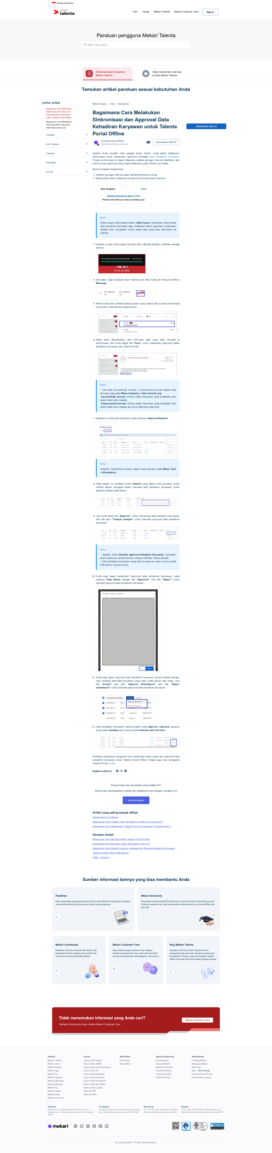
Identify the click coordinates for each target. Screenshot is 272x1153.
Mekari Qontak (54, 1067)
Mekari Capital (54, 1091)
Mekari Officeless (56, 1081)
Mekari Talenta (162, 11)
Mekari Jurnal (54, 1064)
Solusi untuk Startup (93, 1060)
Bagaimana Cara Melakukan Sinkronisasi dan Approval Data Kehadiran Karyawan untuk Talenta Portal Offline (59, 113)
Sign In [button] (210, 12)
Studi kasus (125, 1060)
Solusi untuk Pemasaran (95, 1081)
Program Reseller (164, 1074)
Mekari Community (164, 1067)
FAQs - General (101, 857)
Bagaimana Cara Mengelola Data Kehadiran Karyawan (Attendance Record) (59, 125)
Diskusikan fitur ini (206, 126)
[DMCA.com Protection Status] (217, 1126)
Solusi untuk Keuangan (94, 1074)
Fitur (135, 11)
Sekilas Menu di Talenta (105, 817)
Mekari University (56, 1098)
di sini (112, 763)
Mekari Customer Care (186, 11)
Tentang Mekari (199, 1060)
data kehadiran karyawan (164, 156)
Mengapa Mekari (200, 1064)
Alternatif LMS (90, 1094)
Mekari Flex (53, 1074)
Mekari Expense (55, 1077)
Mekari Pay (53, 1087)
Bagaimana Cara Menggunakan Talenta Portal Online (121, 839)
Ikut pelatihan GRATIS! (166, 142)
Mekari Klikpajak (55, 1084)
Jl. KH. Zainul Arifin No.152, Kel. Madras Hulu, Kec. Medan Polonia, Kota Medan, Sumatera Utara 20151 (202, 1110)
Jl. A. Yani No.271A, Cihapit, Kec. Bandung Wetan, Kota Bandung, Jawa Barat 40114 (161, 1110)
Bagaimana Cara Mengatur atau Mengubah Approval (121, 843)
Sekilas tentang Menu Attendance (111, 852)
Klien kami (196, 1067)
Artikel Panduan (163, 1077)
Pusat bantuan (162, 1060)
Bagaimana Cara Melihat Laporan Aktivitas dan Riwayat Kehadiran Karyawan (134, 848)
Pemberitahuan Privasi (202, 1074)
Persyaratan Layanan (201, 1077)
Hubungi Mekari (163, 1064)
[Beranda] (64, 12)
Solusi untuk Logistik (93, 1087)
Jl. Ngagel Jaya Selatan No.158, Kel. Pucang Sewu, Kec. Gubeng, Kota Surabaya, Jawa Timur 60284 (119, 1110)
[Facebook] (117, 771)
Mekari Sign (53, 1070)
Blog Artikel (125, 1064)
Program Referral (164, 1070)
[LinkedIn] (125, 771)
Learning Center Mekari (112, 140)
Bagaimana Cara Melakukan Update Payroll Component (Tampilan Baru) (132, 826)
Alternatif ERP (90, 1091)
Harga (146, 11)
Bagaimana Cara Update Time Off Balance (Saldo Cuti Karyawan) (128, 821)
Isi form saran (136, 800)
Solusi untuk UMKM (92, 1064)
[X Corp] (121, 771)
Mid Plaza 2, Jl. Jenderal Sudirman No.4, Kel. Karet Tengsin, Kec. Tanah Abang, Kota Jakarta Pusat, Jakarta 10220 (71, 1112)
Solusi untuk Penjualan (94, 1077)
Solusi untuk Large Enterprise (97, 1067)
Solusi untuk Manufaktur (95, 1084)
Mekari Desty (54, 1094)
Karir (194, 1070)
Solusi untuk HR (91, 1070)
